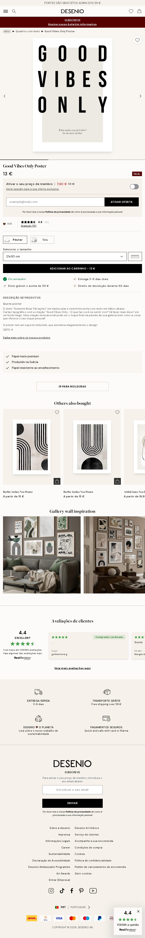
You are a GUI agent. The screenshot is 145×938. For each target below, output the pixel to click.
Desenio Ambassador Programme (49, 867)
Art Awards (63, 873)
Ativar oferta (122, 202)
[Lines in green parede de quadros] (42, 555)
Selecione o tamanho (17, 249)
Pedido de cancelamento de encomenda (100, 867)
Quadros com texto (28, 31)
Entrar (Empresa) (59, 880)
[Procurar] (14, 11)
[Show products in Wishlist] (131, 11)
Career (65, 847)
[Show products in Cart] (139, 11)
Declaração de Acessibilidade (51, 860)
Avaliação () (28, 225)
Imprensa (64, 834)
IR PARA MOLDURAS (72, 386)
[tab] (24, 158)
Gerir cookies (83, 873)
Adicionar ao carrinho (72, 268)
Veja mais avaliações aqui (72, 668)
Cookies (80, 854)
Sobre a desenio (60, 828)
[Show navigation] (6, 11)
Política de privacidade (57, 211)
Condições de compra (89, 847)
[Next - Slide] (140, 96)
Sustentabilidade (59, 854)
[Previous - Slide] (5, 96)
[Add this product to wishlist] (137, 39)
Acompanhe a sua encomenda (94, 841)
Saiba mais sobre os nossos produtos (26, 337)
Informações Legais (58, 841)
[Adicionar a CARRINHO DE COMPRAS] (57, 481)
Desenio (83, 927)
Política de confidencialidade (93, 860)
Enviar (72, 803)
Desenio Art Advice (87, 828)
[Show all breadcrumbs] (7, 31)
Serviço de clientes (87, 834)
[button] (135, 256)
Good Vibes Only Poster (60, 31)
